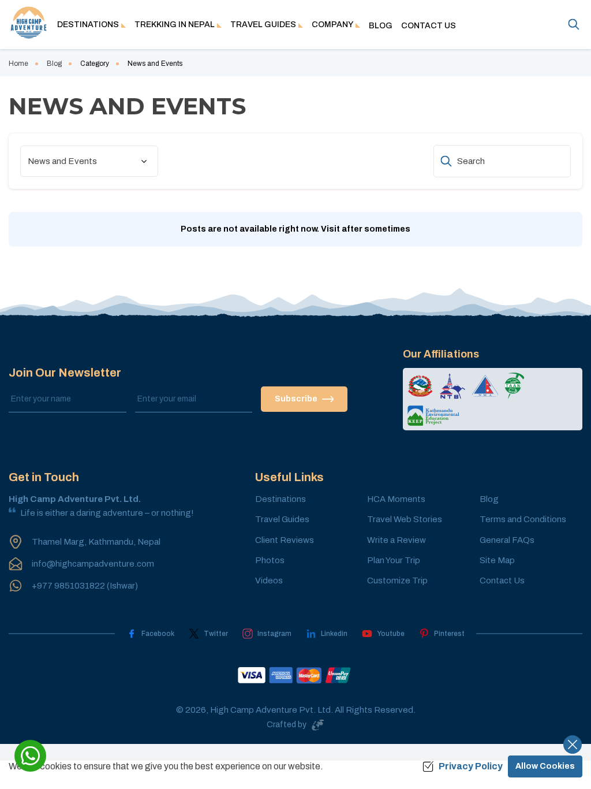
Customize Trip (397, 580)
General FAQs (507, 540)
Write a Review (396, 540)
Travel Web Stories (404, 519)
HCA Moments (396, 499)
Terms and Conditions (523, 519)
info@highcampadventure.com (93, 563)
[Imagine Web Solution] (315, 725)
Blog (380, 25)
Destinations (280, 499)
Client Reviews (284, 540)
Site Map (497, 560)
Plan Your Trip (393, 560)
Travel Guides (282, 519)
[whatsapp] (30, 756)
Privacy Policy (471, 766)
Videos (269, 580)
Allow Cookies (545, 766)
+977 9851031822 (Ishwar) (85, 585)
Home (18, 63)
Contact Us (428, 25)
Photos (270, 560)
